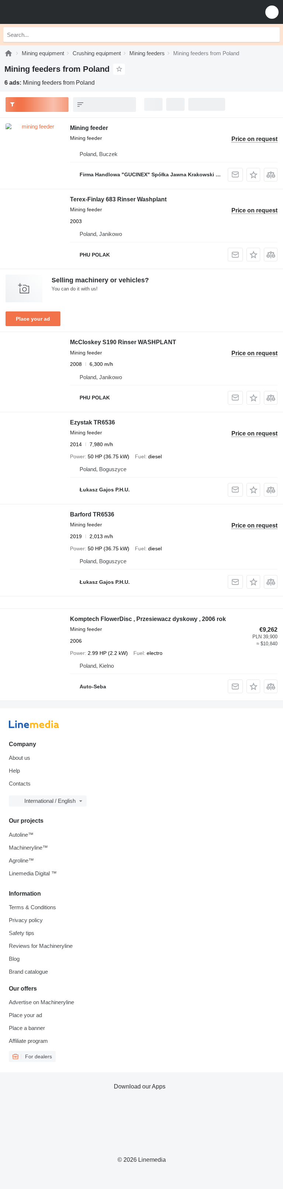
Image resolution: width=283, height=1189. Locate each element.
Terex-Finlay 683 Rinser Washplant (118, 199)
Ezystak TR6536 (92, 422)
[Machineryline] (8, 53)
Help (14, 771)
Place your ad (33, 319)
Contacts (20, 783)
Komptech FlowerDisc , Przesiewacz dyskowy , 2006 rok (148, 619)
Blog (14, 959)
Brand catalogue (28, 972)
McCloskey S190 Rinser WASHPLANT (123, 342)
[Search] (272, 34)
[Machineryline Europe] (51, 12)
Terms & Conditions (32, 907)
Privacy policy (26, 920)
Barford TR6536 (92, 514)
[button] (272, 12)
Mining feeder (89, 128)
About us (19, 758)
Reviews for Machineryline (41, 946)
